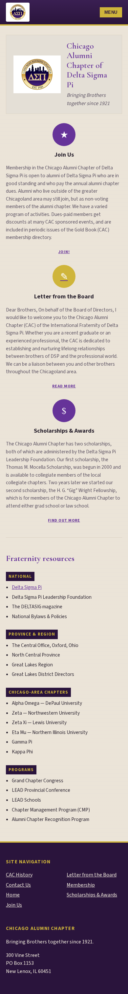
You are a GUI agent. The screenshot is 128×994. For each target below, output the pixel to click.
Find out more (64, 520)
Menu (110, 12)
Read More (63, 386)
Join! (64, 252)
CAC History (19, 874)
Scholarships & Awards (64, 430)
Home (13, 894)
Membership (81, 885)
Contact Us (18, 885)
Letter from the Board (64, 296)
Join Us (64, 154)
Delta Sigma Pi (27, 587)
